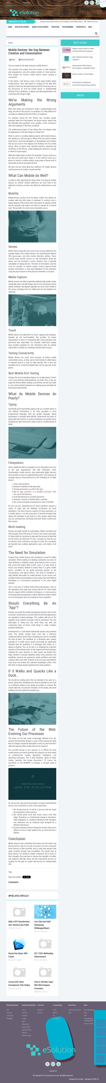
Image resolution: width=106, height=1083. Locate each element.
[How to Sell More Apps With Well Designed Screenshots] (45, 972)
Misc (90, 27)
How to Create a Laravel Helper (82, 74)
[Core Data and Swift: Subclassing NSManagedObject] (45, 912)
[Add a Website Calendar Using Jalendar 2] (66, 58)
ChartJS (39, 1013)
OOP (85, 1015)
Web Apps (9, 1018)
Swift (23, 1021)
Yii (54, 1015)
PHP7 (54, 1010)
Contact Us (27, 3)
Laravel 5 (9, 1013)
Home (8, 3)
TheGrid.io (39, 758)
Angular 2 (40, 1010)
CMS (70, 1013)
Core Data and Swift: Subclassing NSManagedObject (42, 924)
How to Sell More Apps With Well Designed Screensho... (43, 985)
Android (24, 1033)
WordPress (81, 27)
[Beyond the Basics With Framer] (19, 944)
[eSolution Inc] (25, 12)
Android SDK (26, 1027)
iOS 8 (23, 1010)
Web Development (22, 27)
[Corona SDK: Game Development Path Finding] (19, 972)
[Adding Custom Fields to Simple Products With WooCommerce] (66, 50)
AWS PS (96, 1079)
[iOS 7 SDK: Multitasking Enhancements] (45, 944)
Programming (67, 27)
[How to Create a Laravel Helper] (66, 75)
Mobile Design (26, 1035)
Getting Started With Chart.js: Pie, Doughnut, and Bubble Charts (53, 22)
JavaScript (9, 1015)
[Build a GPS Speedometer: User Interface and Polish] (19, 912)
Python (55, 1013)
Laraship (80, 1079)
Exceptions (56, 1018)
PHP (7, 1010)
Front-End (55, 27)
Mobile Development (40, 27)
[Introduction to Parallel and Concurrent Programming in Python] (66, 84)
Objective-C (25, 1024)
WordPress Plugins (75, 1010)
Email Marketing (89, 1010)
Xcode (24, 1018)
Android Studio (26, 1030)
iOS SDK (24, 1013)
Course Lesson (88, 1023)
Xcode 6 (24, 1015)
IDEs (85, 1013)
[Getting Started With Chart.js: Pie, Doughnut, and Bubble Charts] (66, 67)
